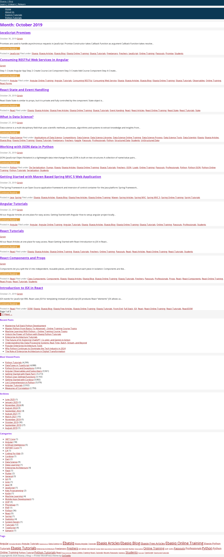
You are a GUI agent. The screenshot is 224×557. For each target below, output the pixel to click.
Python (110, 140)
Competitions (69, 137)
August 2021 (11, 413)
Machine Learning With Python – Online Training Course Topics (36, 331)
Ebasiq (35, 53)
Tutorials (9, 524)
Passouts (160, 53)
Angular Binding (15, 544)
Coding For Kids (12, 453)
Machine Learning (14, 496)
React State (173, 110)
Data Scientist (189, 137)
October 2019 (11, 422)
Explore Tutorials (13, 14)
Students (179, 53)
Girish (20, 38)
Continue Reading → (10, 48)
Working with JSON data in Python (27, 146)
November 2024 (13, 405)
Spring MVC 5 (153, 197)
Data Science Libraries (101, 137)
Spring (18, 197)
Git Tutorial (91, 549)
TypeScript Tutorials (161, 553)
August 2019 (11, 428)
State (197, 110)
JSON (128, 167)
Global (98, 549)
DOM (30, 308)
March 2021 (11, 416)
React (12, 110)
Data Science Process (152, 137)
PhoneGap (10, 504)
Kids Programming (14, 490)
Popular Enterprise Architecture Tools (23, 345)
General (9, 476)
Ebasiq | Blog (6, 1)
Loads (135, 167)
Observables (199, 80)
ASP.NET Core (12, 447)
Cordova (9, 456)
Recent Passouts (111, 552)
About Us (9, 12)
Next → (8, 314)
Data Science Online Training (127, 137)
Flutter (8, 473)
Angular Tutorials (63, 80)
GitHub (84, 549)
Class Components (36, 278)
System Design (12, 522)
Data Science (16, 137)
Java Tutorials (123, 549)
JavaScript (15, 53)
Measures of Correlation (17, 388)
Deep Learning (12, 464)
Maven (115, 197)
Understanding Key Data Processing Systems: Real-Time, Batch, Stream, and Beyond (46, 342)
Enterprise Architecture (16, 467)
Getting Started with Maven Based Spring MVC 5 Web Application (50, 176)
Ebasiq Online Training (78, 53)
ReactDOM (187, 308)
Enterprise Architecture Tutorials (21, 337)
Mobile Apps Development (18, 499)
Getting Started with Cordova (19, 379)
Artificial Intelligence (15, 444)
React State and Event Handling (24, 89)
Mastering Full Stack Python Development (25, 325)
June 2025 (10, 399)
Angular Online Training (42, 80)
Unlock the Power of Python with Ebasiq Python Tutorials (33, 334)
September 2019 (13, 425)
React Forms (6, 83)
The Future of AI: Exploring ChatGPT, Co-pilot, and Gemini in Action (37, 340)
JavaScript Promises (15, 32)
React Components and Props (22, 258)
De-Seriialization (37, 167)
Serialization (33, 170)
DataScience (43, 544)
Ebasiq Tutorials (98, 53)
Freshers (123, 53)
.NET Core (10, 439)
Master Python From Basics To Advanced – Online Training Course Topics (41, 328)
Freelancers (112, 53)
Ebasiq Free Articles (59, 110)
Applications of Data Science (48, 137)
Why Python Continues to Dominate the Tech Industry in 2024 (35, 348)
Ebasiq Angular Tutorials (85, 543)
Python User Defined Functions (20, 376)
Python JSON (194, 167)
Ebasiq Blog (60, 53)
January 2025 (11, 402)
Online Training (147, 53)
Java (12, 197)
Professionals (99, 140)
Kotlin (8, 493)
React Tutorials (187, 110)
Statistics (9, 519)
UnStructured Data (150, 140)
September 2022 (13, 410)
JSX (135, 308)
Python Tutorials (13, 17)
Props (172, 278)
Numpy (131, 549)
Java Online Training (111, 549)
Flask (7, 470)
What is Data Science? (17, 116)
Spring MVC (140, 197)
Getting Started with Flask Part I (20, 374)
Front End (118, 308)
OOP (7, 502)
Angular (14, 80)
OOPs (171, 549)
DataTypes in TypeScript (17, 365)
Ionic (7, 482)
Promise (170, 53)
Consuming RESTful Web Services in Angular (34, 59)
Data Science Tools (173, 137)
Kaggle (77, 140)
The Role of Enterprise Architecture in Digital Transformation (35, 351)
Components (53, 278)
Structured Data (122, 140)
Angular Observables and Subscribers (23, 371)
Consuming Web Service (105, 80)
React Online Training (156, 110)
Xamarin (9, 530)
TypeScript (10, 527)
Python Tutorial (26, 552)
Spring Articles (126, 197)
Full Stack (128, 308)
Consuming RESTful (82, 80)
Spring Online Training (172, 197)
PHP (7, 507)
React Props (6, 281)
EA (61, 544)
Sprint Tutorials (192, 197)
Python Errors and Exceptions (19, 368)
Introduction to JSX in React (21, 288)
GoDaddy (66, 555)
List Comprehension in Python (20, 382)
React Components (191, 278)
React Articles (137, 110)
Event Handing (117, 110)
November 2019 (13, 419)
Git (6, 479)
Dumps (49, 167)
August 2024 (11, 408)
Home (8, 9)
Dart (7, 459)
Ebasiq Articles (46, 53)
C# (6, 450)
